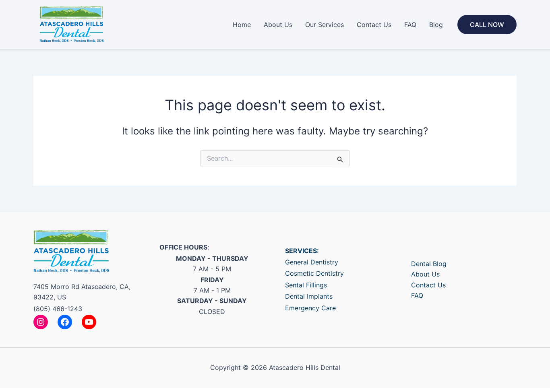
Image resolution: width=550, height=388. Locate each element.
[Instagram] (40, 322)
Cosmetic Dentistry (314, 273)
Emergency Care (310, 308)
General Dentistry (311, 262)
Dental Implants (309, 296)
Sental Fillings (306, 285)
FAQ (410, 25)
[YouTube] (89, 322)
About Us (278, 25)
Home (242, 25)
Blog (436, 25)
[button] (487, 24)
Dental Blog (429, 264)
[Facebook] (65, 322)
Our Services (324, 25)
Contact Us (374, 25)
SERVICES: (302, 251)
